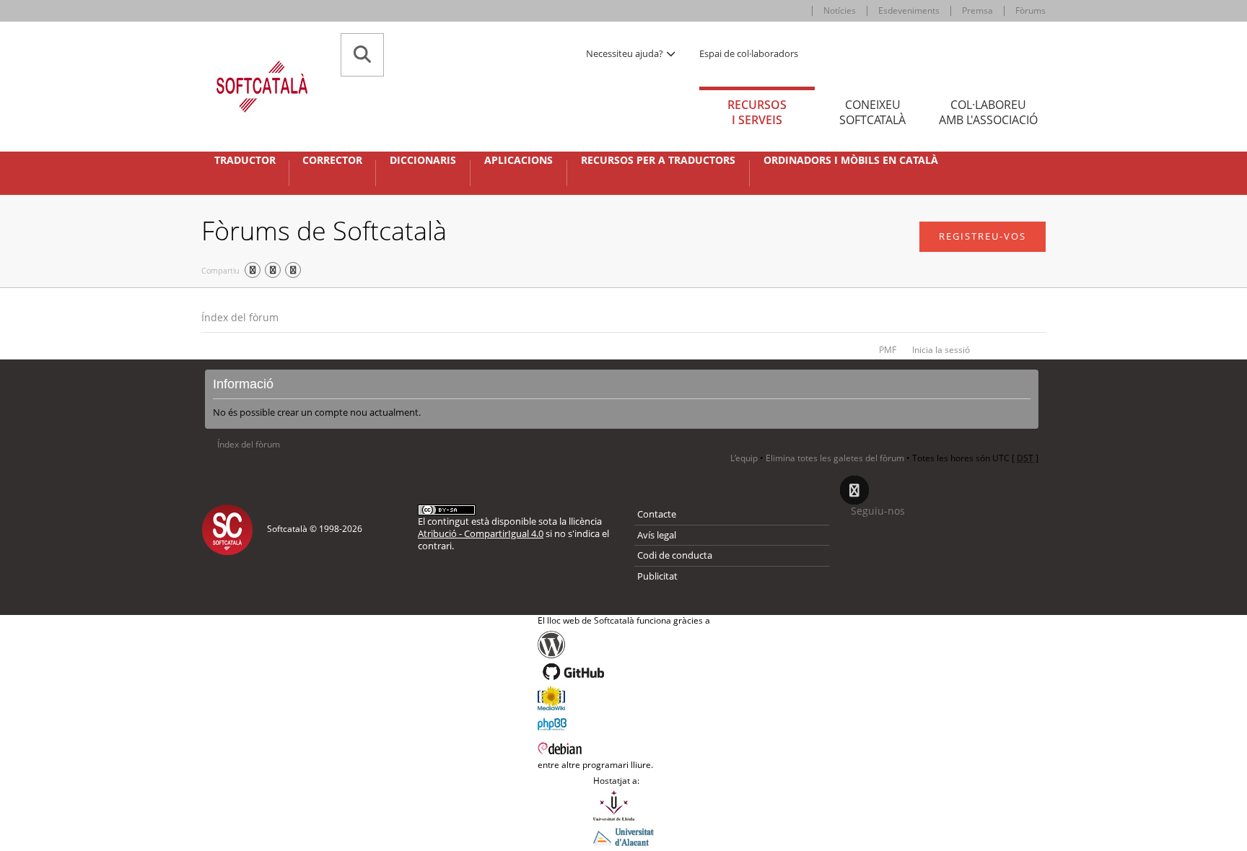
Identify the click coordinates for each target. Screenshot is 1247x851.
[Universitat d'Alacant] (623, 836)
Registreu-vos (982, 236)
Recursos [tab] (757, 112)
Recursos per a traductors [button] (658, 160)
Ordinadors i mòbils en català (850, 160)
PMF (887, 350)
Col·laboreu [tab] (988, 112)
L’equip (744, 458)
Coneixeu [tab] (872, 112)
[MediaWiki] (624, 698)
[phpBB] (624, 722)
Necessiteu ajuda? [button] (625, 53)
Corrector (332, 160)
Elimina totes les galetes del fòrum (835, 458)
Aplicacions (518, 160)
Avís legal (656, 534)
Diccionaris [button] (423, 160)
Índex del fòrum (240, 317)
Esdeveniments (909, 10)
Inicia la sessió (941, 350)
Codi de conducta (674, 555)
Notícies (839, 10)
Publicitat (657, 575)
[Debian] (624, 747)
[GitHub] (624, 672)
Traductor (245, 160)
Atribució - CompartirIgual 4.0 (480, 533)
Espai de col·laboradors (748, 53)
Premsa (977, 10)
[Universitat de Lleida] (623, 805)
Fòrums (1030, 10)
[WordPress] (624, 644)
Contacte (656, 513)
